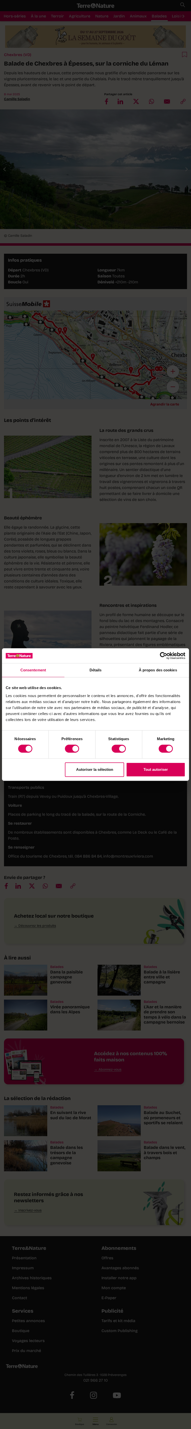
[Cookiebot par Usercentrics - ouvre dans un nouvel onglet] (163, 655)
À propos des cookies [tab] (158, 670)
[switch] (72, 749)
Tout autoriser (155, 769)
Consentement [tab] (33, 670)
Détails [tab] (96, 670)
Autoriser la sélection (94, 769)
